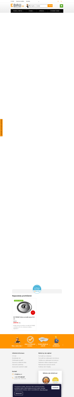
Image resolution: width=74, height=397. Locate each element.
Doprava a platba (20, 1)
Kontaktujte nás (16, 358)
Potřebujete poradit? (17, 360)
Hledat (50, 5)
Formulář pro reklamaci (44, 356)
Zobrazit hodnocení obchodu (1, 127)
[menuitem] (18, 11)
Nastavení (19, 393)
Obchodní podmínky (17, 364)
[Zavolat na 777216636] (61, 1)
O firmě (12, 1)
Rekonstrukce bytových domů (46, 364)
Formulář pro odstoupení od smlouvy (48, 358)
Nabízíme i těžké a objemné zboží (47, 362)
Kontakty (28, 1)
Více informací (44, 390)
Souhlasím (55, 387)
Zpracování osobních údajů (19, 367)
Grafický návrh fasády (44, 367)
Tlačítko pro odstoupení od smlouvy (48, 360)
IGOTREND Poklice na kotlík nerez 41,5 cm (24, 317)
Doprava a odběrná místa (19, 362)
